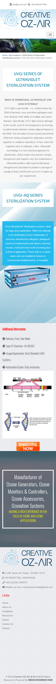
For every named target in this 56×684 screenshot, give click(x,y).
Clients (5, 619)
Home (4, 55)
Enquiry (6, 628)
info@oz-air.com (19, 4)
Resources (7, 615)
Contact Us (7, 624)
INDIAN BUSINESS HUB (40, 680)
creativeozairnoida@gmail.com (37, 587)
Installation (7, 611)
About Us (6, 607)
